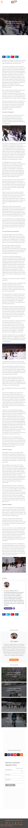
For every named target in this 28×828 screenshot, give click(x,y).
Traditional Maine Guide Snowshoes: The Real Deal (14, 689)
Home (2, 824)
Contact (5, 824)
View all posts (14, 659)
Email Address (13, 769)
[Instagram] (6, 754)
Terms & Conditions (9, 825)
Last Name (7, 779)
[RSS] (21, 754)
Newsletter (20, 824)
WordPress (20, 820)
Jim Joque (12, 25)
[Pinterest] (12, 754)
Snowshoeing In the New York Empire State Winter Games (14, 704)
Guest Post (15, 824)
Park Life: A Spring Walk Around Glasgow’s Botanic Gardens (14, 674)
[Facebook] (9, 754)
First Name (7, 774)
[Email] (14, 608)
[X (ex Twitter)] (18, 754)
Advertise (10, 824)
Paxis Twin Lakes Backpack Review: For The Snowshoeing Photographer (14, 720)
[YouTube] (15, 754)
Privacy (2, 825)
